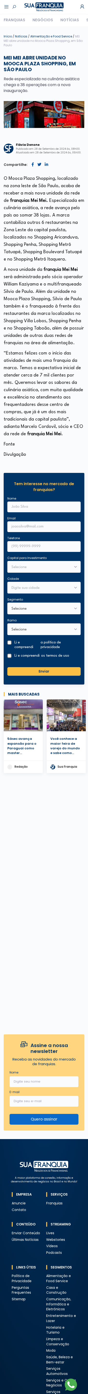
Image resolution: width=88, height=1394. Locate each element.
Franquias (14, 20)
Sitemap (19, 1299)
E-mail (15, 1092)
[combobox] (40, 588)
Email (11, 518)
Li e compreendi (37, 645)
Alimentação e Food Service (51, 36)
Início (8, 36)
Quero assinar (44, 1119)
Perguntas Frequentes (21, 1290)
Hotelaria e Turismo (55, 1330)
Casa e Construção (56, 1290)
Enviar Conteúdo (26, 1233)
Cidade (13, 579)
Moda (50, 1350)
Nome (11, 498)
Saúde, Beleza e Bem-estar (59, 1360)
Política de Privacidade (22, 1278)
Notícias (69, 20)
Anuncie (19, 1203)
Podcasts (54, 1252)
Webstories (55, 1239)
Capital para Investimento (27, 558)
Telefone (13, 538)
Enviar (44, 671)
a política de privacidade (51, 645)
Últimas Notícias (25, 1239)
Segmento (15, 599)
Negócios (43, 20)
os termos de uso (55, 656)
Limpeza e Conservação (57, 1342)
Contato (19, 1210)
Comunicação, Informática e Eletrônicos (58, 1304)
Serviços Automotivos (57, 1371)
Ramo (12, 620)
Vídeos (52, 1246)
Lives (50, 1233)
